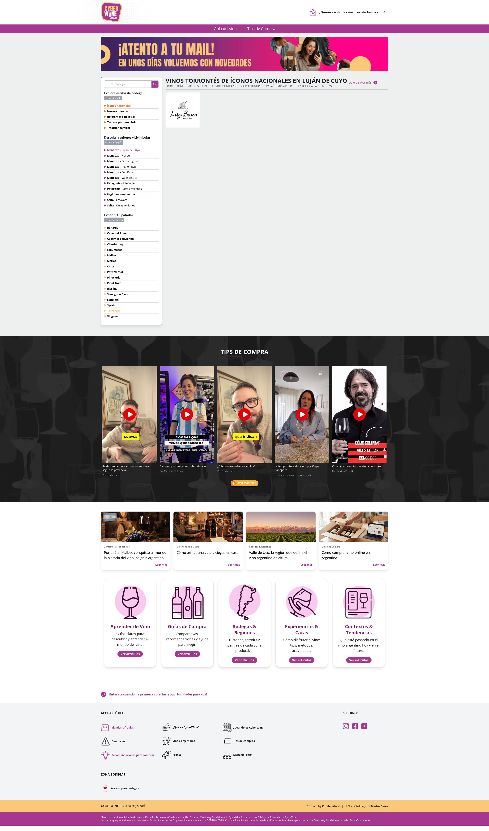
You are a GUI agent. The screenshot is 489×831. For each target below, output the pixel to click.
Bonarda (112, 227)
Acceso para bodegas (120, 788)
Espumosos (114, 250)
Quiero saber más (360, 82)
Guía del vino (225, 28)
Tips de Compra (261, 28)
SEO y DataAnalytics (366, 806)
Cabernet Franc (117, 233)
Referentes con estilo (121, 117)
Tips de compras (244, 741)
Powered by (323, 806)
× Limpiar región (113, 142)
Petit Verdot (115, 272)
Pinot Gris (113, 277)
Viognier (112, 316)
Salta (117, 200)
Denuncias (118, 741)
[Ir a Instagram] (347, 726)
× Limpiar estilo (113, 98)
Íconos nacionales (119, 105)
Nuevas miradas (117, 111)
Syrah (111, 305)
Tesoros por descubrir (121, 122)
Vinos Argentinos (183, 741)
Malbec (112, 255)
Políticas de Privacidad (269, 817)
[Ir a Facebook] (356, 726)
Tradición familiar (118, 128)
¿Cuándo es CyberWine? (249, 727)
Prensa (176, 754)
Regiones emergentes (121, 194)
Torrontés (113, 311)
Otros (111, 266)
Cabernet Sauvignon (120, 238)
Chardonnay (115, 244)
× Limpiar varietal (114, 220)
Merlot (111, 261)
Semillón (113, 299)
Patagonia (121, 183)
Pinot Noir (114, 283)
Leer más (161, 564)
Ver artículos (130, 654)
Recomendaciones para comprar (133, 755)
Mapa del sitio (242, 754)
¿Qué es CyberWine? (185, 727)
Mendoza (123, 150)
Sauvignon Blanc (118, 294)
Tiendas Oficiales (123, 727)
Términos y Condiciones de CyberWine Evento (224, 817)
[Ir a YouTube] (365, 726)
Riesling (112, 288)
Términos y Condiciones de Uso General (177, 817)
